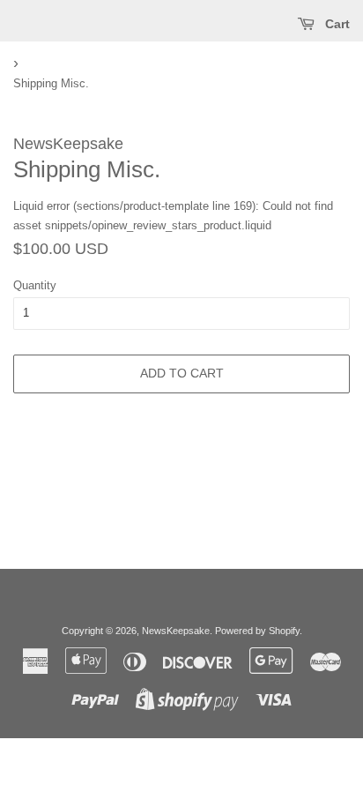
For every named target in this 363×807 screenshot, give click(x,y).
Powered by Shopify (257, 630)
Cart (336, 24)
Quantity (34, 285)
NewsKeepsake (176, 630)
